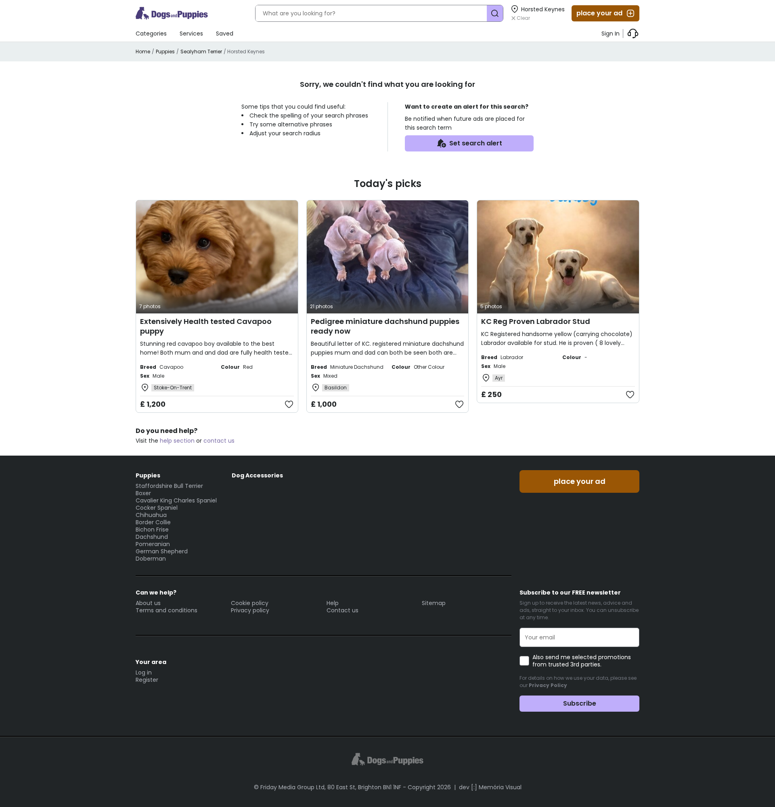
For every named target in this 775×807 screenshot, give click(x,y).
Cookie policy (249, 603)
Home (143, 51)
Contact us (342, 610)
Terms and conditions (166, 610)
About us (148, 603)
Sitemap (434, 603)
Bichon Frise (152, 529)
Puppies (165, 51)
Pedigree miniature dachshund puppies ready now (385, 326)
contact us (219, 441)
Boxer (143, 493)
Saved (224, 33)
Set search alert (475, 143)
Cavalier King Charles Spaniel (176, 500)
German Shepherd (162, 551)
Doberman (151, 558)
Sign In (610, 33)
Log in (144, 672)
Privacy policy (250, 610)
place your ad (599, 13)
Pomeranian (153, 544)
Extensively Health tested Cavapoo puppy (206, 326)
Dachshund (152, 536)
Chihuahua (151, 515)
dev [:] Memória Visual (490, 787)
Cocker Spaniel (157, 507)
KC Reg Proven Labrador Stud (535, 321)
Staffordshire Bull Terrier (169, 486)
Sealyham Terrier (201, 51)
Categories (151, 33)
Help (333, 603)
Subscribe (579, 703)
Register (147, 680)
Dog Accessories (257, 475)
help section (177, 441)
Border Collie (153, 522)
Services (191, 33)
